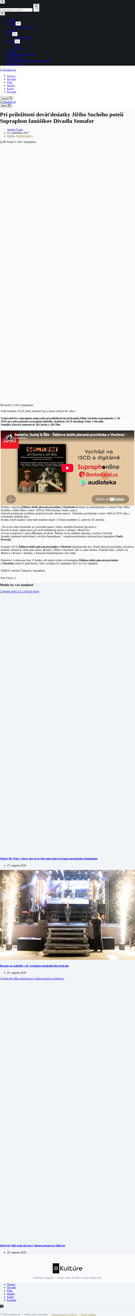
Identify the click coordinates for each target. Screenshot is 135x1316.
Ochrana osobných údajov (64, 1314)
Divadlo (11, 79)
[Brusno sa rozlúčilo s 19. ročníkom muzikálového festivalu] (67, 958)
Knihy (10, 88)
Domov (11, 76)
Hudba (11, 85)
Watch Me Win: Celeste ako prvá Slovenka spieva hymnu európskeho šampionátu (49, 858)
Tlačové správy (24, 135)
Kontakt (11, 91)
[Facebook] (2, 1307)
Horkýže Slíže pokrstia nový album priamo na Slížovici (32, 1245)
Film (9, 82)
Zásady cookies (88, 1314)
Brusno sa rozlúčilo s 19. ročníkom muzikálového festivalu (34, 965)
